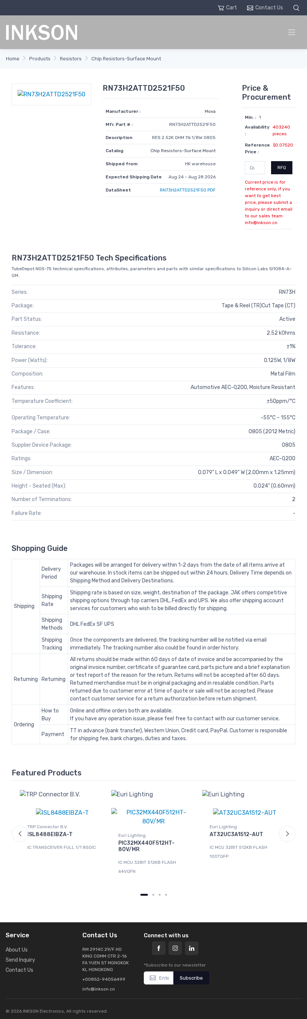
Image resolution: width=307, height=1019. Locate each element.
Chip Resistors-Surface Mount (126, 58)
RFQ (281, 167)
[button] (297, 8)
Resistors (71, 58)
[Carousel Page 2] (153, 895)
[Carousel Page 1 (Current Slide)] (144, 895)
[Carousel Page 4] (166, 895)
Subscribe (191, 978)
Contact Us (269, 7)
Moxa (210, 111)
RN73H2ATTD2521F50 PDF (188, 190)
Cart (231, 7)
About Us (17, 950)
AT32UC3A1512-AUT (236, 834)
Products (40, 58)
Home (12, 58)
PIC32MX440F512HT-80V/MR (146, 846)
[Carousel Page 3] (160, 895)
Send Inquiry (20, 960)
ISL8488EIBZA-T (50, 834)
